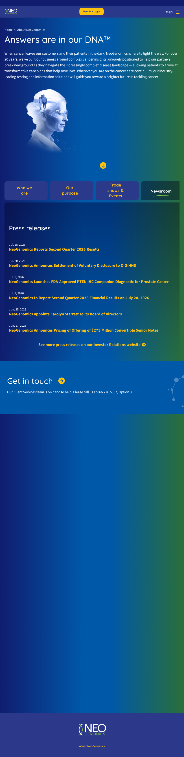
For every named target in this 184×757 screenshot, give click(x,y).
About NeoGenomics (92, 746)
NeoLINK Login (91, 11)
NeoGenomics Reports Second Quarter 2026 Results (54, 249)
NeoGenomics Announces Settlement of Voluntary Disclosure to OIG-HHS (72, 265)
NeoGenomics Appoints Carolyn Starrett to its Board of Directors (65, 314)
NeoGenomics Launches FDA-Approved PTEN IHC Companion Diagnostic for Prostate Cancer (89, 282)
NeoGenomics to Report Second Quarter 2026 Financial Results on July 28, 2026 (79, 298)
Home (8, 30)
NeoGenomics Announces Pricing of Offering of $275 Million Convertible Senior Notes (83, 330)
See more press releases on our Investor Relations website (89, 345)
